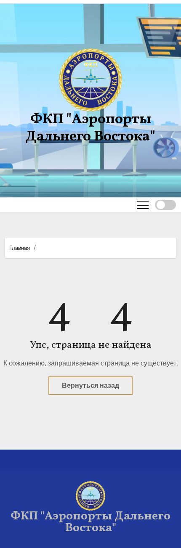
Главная (19, 248)
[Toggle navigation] (143, 204)
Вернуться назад (90, 385)
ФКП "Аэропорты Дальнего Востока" (90, 128)
